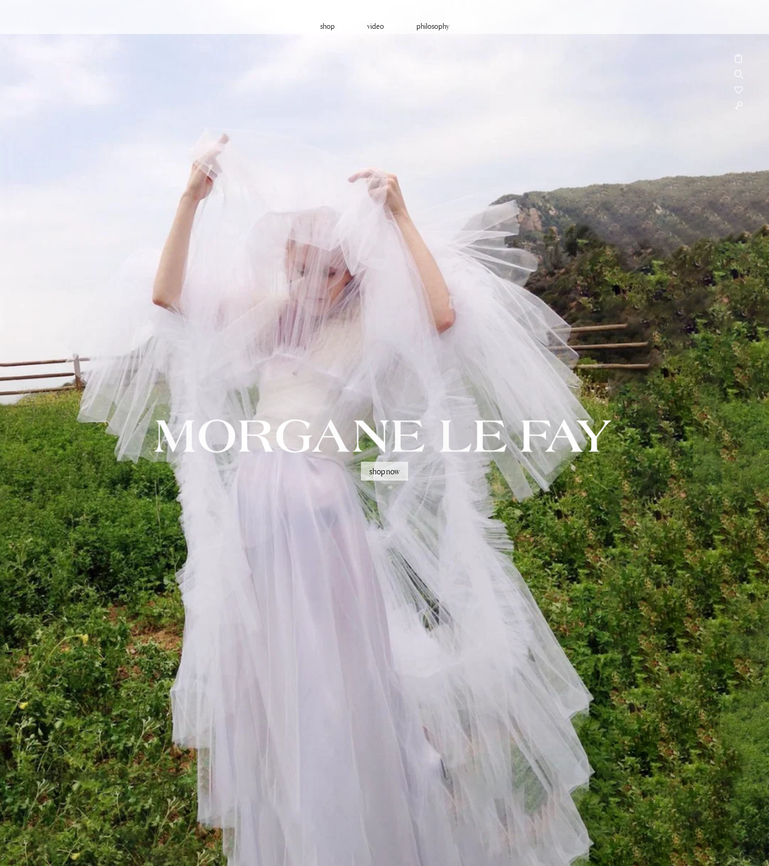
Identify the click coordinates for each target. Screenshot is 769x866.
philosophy (432, 26)
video (375, 26)
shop (327, 26)
